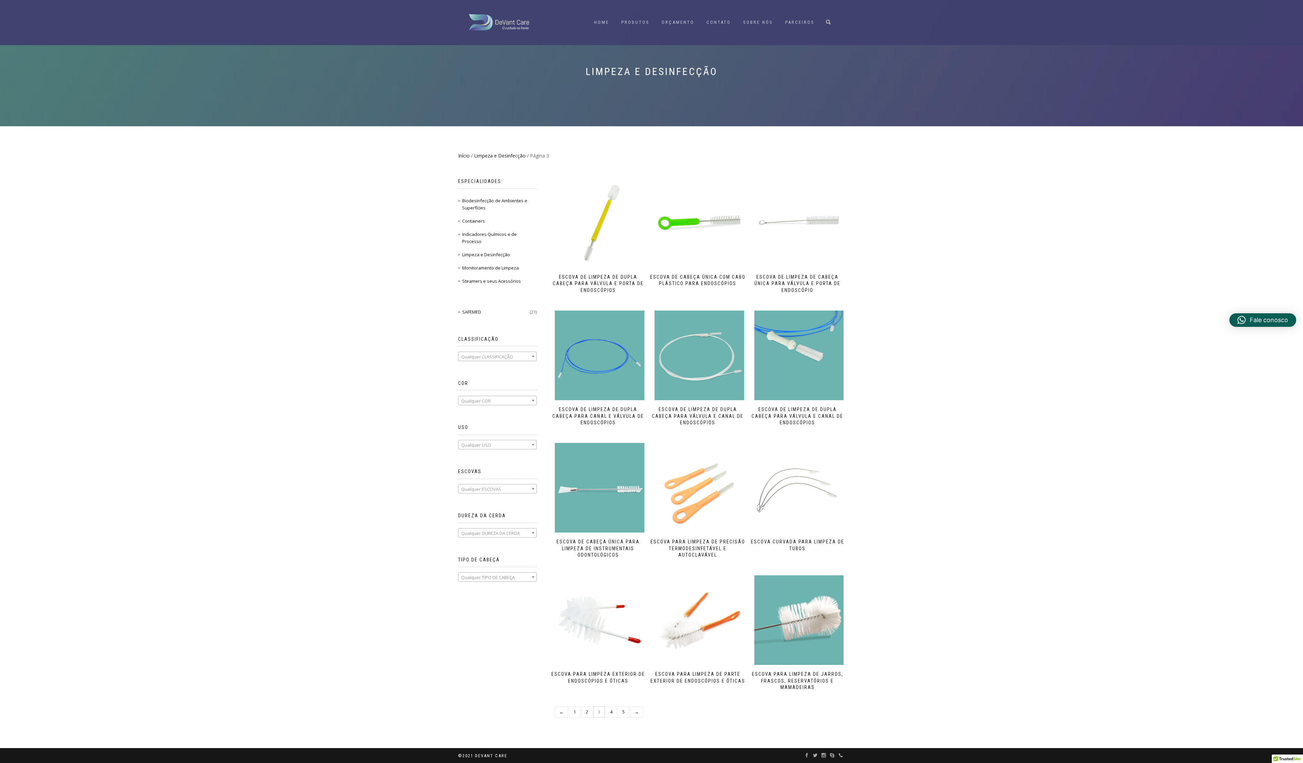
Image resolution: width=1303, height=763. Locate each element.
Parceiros (799, 22)
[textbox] (497, 356)
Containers (473, 221)
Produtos (635, 22)
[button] (1262, 320)
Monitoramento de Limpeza (490, 268)
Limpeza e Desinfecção (500, 155)
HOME (601, 22)
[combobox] (497, 356)
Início (464, 155)
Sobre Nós (758, 22)
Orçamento (678, 22)
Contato (718, 22)
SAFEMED (471, 312)
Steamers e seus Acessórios (491, 281)
